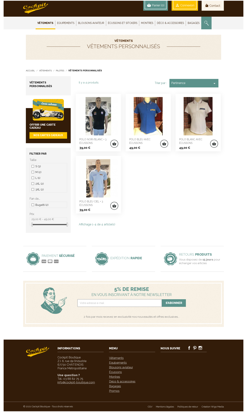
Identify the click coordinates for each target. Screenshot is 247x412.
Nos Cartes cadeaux (48, 135)
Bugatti (41, 205)
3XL (39, 189)
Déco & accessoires (122, 381)
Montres (114, 377)
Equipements (118, 362)
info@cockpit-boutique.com (76, 382)
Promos (114, 391)
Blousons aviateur (121, 367)
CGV (150, 406)
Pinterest (194, 347)
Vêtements (116, 358)
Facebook (189, 347)
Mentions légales (165, 406)
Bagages (115, 386)
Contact (212, 5)
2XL (39, 183)
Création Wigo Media (213, 406)
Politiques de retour (187, 406)
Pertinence (194, 83)
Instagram (200, 347)
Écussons (115, 372)
